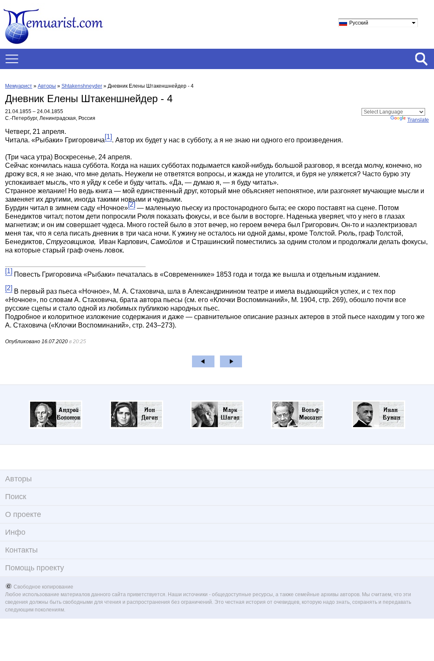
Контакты (21, 550)
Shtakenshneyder (81, 86)
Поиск (15, 496)
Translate (418, 120)
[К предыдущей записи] (203, 361)
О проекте (23, 514)
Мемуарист (18, 86)
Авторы (47, 86)
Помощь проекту (34, 568)
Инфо (15, 532)
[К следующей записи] (231, 361)
